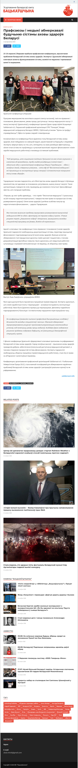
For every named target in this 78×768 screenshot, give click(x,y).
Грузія (39, 709)
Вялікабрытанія (9, 709)
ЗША (44, 709)
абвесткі (67, 718)
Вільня (19, 709)
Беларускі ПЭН (27, 706)
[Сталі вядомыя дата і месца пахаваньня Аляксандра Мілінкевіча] (9, 618)
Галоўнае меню (14, 20)
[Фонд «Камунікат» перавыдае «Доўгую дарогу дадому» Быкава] (9, 595)
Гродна (33, 709)
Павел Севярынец (35, 715)
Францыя (45, 718)
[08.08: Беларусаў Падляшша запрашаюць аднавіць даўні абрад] (9, 647)
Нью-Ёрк (12, 715)
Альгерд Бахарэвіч (58, 703)
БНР (19, 706)
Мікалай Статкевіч (62, 712)
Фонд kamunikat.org (34, 718)
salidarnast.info (68, 376)
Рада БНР (54, 715)
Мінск (6, 715)
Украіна (23, 718)
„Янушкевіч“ (8, 721)
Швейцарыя (59, 718)
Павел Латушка (22, 715)
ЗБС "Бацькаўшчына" (20, 765)
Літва (23, 712)
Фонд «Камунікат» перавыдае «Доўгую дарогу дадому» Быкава (46, 595)
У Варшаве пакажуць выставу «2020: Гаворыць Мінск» (42, 658)
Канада (67, 709)
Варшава (23, 383)
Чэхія (51, 718)
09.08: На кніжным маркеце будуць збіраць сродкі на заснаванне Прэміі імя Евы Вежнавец (41, 637)
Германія (26, 709)
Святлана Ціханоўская (11, 718)
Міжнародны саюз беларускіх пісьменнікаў (41, 712)
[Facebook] (74, 2)
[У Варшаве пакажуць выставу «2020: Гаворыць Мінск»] (9, 658)
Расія (60, 715)
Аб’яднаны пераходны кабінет (29, 703)
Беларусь (37, 706)
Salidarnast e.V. (15, 383)
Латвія (6, 712)
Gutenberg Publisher (10, 703)
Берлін (52, 706)
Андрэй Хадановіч (10, 706)
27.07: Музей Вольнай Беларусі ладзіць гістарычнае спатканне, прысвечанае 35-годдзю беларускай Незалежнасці (46, 670)
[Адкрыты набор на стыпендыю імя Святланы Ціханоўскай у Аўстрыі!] (9, 681)
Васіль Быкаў (68, 706)
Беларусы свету (8, 27)
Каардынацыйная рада (55, 709)
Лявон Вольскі (15, 712)
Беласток (45, 706)
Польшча (30, 383)
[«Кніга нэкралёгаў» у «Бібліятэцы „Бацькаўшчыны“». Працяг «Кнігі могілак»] (9, 584)
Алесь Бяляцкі (45, 703)
